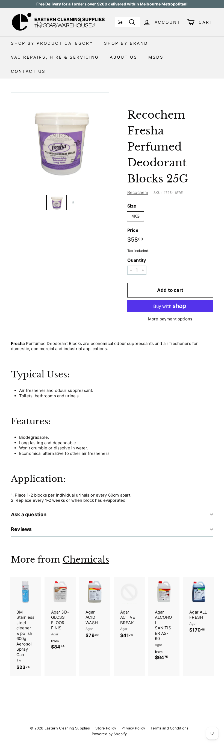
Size (132, 206)
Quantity (136, 260)
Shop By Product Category (52, 43)
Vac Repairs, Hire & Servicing (55, 57)
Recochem (137, 192)
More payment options (170, 319)
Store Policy (105, 728)
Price (132, 230)
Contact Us (28, 71)
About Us (123, 57)
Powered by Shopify (109, 734)
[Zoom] (60, 141)
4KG (135, 216)
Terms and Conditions (169, 728)
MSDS (156, 57)
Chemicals (86, 559)
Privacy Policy (133, 728)
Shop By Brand (126, 43)
